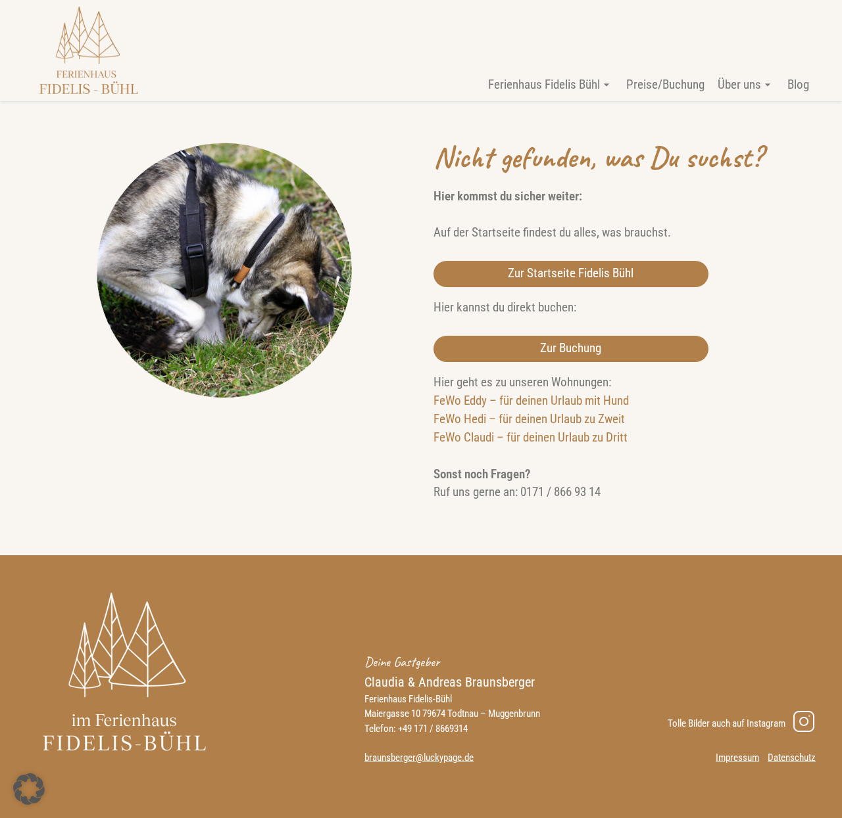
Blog (798, 85)
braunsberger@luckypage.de (419, 757)
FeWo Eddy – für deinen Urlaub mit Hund (531, 401)
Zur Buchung (570, 348)
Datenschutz (792, 757)
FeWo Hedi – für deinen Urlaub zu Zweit (529, 419)
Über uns (739, 85)
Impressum (737, 757)
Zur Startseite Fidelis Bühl (570, 273)
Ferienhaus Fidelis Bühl (544, 85)
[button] (29, 789)
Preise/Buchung (665, 85)
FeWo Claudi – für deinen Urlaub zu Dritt (530, 437)
